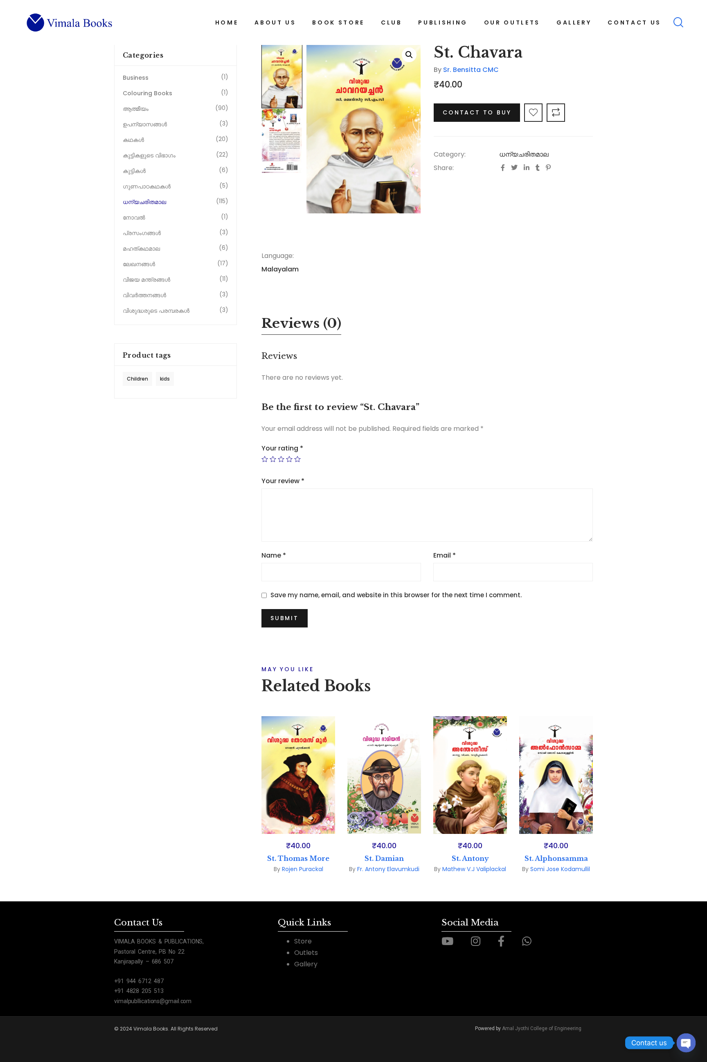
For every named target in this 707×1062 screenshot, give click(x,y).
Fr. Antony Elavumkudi (388, 869)
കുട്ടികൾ (134, 171)
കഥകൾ (133, 140)
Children (137, 378)
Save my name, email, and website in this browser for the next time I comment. (396, 595)
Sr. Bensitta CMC (471, 69)
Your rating (282, 448)
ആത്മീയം (136, 109)
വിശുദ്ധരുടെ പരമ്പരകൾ (156, 311)
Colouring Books (147, 93)
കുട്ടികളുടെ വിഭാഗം (149, 155)
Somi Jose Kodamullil (560, 869)
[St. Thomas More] (298, 775)
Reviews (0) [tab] (301, 323)
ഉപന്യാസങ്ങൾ (145, 124)
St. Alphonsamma (556, 858)
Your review (282, 481)
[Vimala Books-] (70, 22)
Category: (450, 154)
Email (444, 555)
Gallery (305, 964)
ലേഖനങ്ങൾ (139, 264)
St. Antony (470, 858)
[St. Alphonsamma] (556, 775)
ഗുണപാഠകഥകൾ (147, 186)
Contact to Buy (477, 112)
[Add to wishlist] (533, 112)
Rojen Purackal (302, 869)
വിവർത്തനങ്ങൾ (144, 295)
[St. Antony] (470, 775)
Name (273, 555)
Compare (556, 112)
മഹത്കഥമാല (141, 248)
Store (303, 941)
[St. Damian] (384, 775)
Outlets (306, 952)
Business (136, 78)
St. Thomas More (298, 858)
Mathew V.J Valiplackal (474, 869)
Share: (444, 168)
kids (165, 378)
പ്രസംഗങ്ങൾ (142, 233)
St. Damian (384, 858)
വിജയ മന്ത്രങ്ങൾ (146, 280)
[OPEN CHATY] (686, 1043)
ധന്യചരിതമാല (524, 154)
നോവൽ (134, 217)
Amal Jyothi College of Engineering (541, 1028)
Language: (277, 255)
